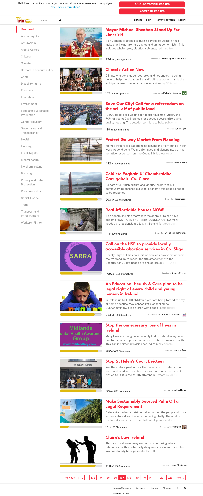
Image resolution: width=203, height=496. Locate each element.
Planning (26, 173)
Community (141, 488)
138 (129, 477)
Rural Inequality (31, 191)
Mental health (30, 159)
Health (25, 139)
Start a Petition (166, 20)
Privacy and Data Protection (32, 182)
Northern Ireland (31, 166)
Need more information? (65, 7)
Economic (27, 90)
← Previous (68, 477)
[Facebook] (177, 487)
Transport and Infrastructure (30, 213)
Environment (29, 103)
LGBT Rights (29, 153)
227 (162, 477)
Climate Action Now (125, 70)
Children (26, 56)
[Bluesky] (185, 487)
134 (100, 477)
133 (93, 477)
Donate (138, 20)
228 (170, 477)
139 (136, 477)
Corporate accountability (37, 70)
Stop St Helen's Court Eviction (135, 361)
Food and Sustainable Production (35, 113)
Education (27, 97)
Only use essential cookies (152, 4)
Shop (148, 20)
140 (144, 477)
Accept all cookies (152, 11)
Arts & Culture (30, 49)
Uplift (128, 493)
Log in (181, 20)
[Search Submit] (60, 20)
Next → (179, 477)
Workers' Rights (31, 222)
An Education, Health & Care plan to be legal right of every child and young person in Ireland (144, 289)
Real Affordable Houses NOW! (135, 210)
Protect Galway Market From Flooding (143, 140)
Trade (24, 204)
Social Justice (30, 198)
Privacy (154, 488)
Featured (27, 29)
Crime (25, 76)
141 (150, 477)
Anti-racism (28, 43)
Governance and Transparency (31, 130)
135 (108, 477)
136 (115, 477)
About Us (167, 488)
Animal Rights (30, 36)
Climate (26, 63)
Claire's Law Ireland (125, 438)
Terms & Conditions (122, 488)
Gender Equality (31, 121)
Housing (26, 146)
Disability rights (31, 83)
